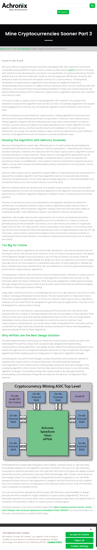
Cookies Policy (54, 542)
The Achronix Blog (21, 49)
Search (64, 12)
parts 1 (72, 70)
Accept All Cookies (79, 534)
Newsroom (5, 49)
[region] (48, 538)
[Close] (91, 529)
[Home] (15, 6)
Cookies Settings (79, 546)
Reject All (79, 540)
